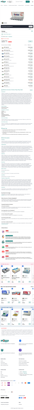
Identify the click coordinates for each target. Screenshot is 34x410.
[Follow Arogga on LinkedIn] (19, 397)
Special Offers (3, 377)
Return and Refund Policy (4, 365)
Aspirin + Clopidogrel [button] (8, 36)
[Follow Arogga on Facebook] (21, 397)
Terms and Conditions (4, 363)
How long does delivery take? (6, 217)
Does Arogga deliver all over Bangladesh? (8, 210)
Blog (1, 371)
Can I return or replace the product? (7, 221)
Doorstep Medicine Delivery (23, 363)
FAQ (1, 373)
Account (2, 374)
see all (32, 264)
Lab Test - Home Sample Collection (24, 362)
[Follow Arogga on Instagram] (23, 397)
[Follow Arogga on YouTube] (25, 397)
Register (30, 26)
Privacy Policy (3, 362)
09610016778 (25, 371)
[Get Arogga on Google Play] (2, 397)
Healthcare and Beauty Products (23, 365)
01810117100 (25, 373)
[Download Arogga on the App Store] (7, 397)
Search (28, 1)
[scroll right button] (32, 274)
